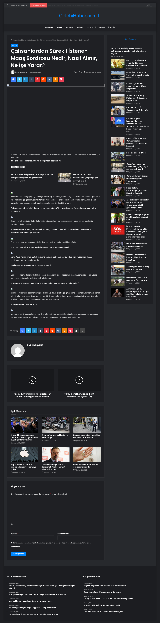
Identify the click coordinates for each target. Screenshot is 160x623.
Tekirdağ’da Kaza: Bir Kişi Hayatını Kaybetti (137, 268)
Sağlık (80, 27)
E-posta (14, 533)
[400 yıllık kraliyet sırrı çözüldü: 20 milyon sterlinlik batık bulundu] (117, 63)
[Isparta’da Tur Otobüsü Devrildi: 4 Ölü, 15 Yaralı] (117, 281)
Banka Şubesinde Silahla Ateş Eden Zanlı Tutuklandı (86, 436)
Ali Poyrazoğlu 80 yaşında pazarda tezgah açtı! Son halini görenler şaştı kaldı (137, 293)
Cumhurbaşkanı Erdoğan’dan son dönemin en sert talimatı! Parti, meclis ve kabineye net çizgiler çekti (137, 125)
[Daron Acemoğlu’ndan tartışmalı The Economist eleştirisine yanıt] (56, 454)
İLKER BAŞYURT (21, 72)
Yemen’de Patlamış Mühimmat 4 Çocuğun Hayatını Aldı (136, 98)
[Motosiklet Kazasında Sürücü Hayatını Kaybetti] (117, 75)
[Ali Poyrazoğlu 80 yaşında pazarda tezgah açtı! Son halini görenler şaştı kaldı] (117, 292)
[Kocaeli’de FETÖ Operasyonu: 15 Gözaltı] (117, 110)
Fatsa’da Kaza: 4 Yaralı (137, 153)
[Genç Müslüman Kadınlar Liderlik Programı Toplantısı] (117, 179)
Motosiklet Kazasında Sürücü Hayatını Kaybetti (66, 5)
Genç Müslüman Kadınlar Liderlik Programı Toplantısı (137, 178)
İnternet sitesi (63, 533)
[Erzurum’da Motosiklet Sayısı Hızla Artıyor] (56, 425)
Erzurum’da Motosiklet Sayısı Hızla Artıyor (55, 436)
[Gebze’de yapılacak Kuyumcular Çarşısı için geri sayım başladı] (64, 177)
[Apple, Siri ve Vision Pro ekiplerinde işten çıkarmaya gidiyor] (24, 454)
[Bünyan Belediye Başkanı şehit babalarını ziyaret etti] (117, 218)
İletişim (111, 27)
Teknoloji (91, 27)
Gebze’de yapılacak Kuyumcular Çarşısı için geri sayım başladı (85, 177)
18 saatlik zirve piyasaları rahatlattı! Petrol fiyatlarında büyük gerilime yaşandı (24, 437)
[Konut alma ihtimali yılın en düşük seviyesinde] (87, 454)
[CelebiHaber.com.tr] (80, 16)
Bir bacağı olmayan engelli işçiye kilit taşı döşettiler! (136, 86)
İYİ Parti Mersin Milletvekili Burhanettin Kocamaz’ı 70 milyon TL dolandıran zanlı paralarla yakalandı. (137, 231)
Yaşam (102, 27)
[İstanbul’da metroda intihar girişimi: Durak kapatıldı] (117, 258)
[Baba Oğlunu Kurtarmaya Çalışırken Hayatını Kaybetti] (117, 191)
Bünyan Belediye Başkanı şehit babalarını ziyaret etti (137, 217)
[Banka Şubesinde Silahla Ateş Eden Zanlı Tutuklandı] (87, 425)
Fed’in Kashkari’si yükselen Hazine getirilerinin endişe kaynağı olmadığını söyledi (128, 51)
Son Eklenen (130, 39)
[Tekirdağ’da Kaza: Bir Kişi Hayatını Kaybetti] (117, 270)
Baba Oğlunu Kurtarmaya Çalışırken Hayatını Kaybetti (136, 190)
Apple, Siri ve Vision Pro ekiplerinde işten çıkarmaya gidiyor (23, 467)
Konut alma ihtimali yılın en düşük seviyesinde (85, 465)
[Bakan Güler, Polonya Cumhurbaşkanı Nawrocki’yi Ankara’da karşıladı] (117, 141)
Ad (12, 524)
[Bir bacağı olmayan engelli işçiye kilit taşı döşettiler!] (117, 87)
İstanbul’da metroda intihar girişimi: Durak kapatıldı (136, 257)
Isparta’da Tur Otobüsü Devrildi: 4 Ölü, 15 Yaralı (137, 279)
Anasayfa (49, 27)
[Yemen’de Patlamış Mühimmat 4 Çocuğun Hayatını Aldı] (117, 98)
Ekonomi (70, 27)
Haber (59, 27)
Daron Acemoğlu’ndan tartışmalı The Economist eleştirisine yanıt (53, 467)
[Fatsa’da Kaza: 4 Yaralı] (117, 156)
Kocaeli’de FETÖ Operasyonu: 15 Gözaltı (137, 108)
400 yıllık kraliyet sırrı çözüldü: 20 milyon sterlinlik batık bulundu (136, 63)
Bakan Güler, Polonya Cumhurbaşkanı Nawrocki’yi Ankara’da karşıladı (136, 142)
